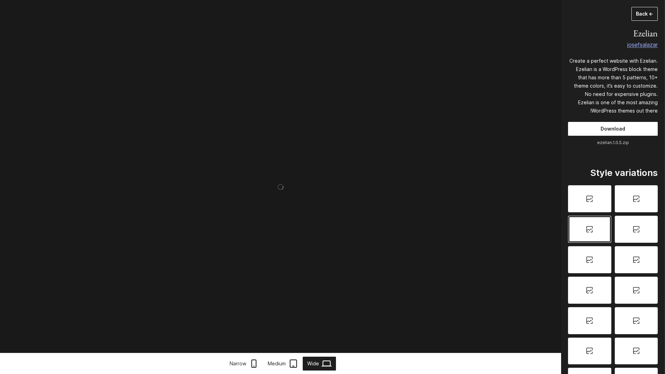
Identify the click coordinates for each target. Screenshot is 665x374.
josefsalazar (642, 44)
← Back (644, 14)
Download (613, 129)
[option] (636, 198)
